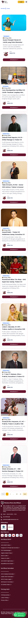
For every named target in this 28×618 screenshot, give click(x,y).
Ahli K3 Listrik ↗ (5, 555)
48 (16, 494)
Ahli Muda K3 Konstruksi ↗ (7, 582)
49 (20, 494)
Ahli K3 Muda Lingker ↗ (6, 579)
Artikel (8, 8)
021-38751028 (6, 516)
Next (25, 494)
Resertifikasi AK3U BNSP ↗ (7, 563)
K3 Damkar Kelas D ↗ (6, 584)
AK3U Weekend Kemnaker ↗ (8, 574)
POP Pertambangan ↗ (6, 550)
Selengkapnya (13, 59)
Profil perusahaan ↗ (6, 595)
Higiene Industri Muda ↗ (7, 553)
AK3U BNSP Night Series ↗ (7, 561)
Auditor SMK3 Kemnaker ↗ (7, 576)
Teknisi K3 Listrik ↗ (5, 558)
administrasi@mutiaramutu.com (10, 519)
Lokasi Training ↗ (5, 597)
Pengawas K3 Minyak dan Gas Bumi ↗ (10, 547)
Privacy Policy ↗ (5, 600)
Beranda (3, 8)
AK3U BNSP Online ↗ (6, 545)
